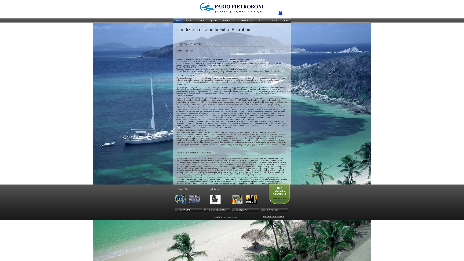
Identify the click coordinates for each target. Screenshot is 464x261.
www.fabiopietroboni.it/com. (196, 102)
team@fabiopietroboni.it (205, 112)
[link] (280, 12)
